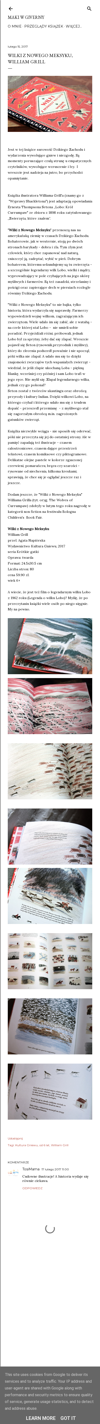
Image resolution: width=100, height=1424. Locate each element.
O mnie (15, 26)
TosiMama (31, 1169)
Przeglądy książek (43, 26)
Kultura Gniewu (26, 1145)
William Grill (59, 1145)
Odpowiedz (32, 1188)
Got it (68, 1418)
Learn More (41, 1418)
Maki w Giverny (26, 17)
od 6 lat (44, 1145)
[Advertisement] (50, 1320)
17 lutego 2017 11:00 (55, 1169)
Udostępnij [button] (15, 1138)
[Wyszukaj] (89, 7)
